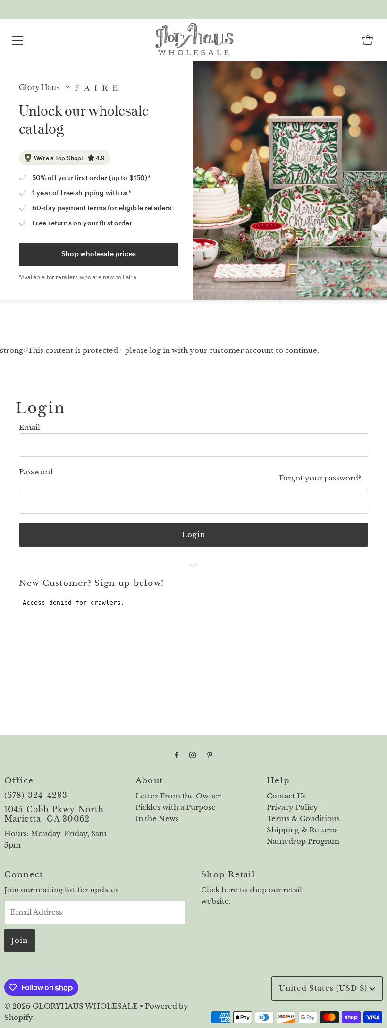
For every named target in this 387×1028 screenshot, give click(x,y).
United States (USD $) (324, 988)
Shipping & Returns (302, 829)
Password (36, 471)
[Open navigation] (17, 40)
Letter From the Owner (178, 795)
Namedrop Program (303, 841)
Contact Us (286, 795)
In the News (157, 818)
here (229, 889)
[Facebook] (176, 755)
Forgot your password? (320, 477)
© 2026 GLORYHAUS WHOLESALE (71, 1006)
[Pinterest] (209, 755)
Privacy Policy (292, 807)
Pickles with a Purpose (175, 807)
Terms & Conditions (303, 818)
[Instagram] (192, 755)
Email (29, 427)
